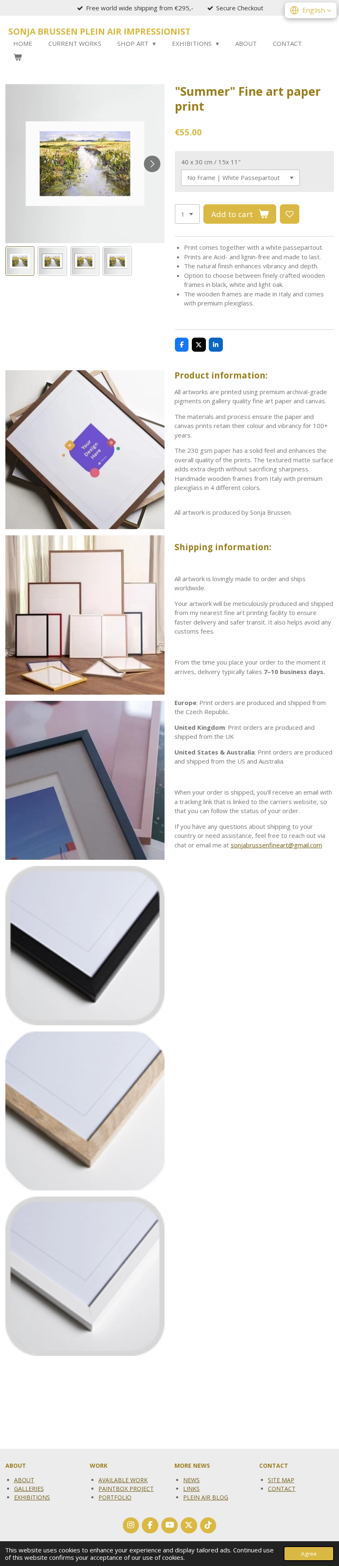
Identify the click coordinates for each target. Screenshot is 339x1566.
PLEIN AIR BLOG (205, 1497)
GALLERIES (29, 1489)
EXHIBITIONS (32, 1497)
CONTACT (282, 1489)
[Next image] (152, 164)
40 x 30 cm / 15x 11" (211, 162)
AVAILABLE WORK (123, 1480)
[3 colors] (85, 780)
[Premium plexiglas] (85, 615)
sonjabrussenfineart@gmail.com (276, 845)
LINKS (191, 1489)
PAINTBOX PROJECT (126, 1489)
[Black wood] (85, 946)
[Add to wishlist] (289, 214)
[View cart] (17, 57)
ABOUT (24, 1480)
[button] (20, 261)
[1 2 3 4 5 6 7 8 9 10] (187, 214)
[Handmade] (85, 449)
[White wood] (85, 1276)
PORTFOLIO (114, 1497)
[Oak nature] (85, 1111)
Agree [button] (309, 1553)
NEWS (191, 1480)
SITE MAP (281, 1480)
